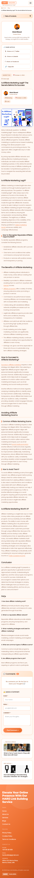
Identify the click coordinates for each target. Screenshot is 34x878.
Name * (5, 696)
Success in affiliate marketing (11, 365)
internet (6, 285)
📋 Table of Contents (17, 16)
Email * (5, 704)
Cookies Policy (7, 836)
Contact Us (6, 824)
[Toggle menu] (30, 3)
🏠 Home (3, 8)
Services (5, 818)
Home (4, 811)
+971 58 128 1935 (7, 850)
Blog (9, 8)
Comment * (7, 713)
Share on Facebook (12, 61)
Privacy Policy (6, 833)
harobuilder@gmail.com (10, 855)
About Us (5, 814)
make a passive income (17, 556)
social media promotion (20, 444)
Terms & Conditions (9, 839)
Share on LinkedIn (11, 56)
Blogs (4, 821)
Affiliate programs (10, 289)
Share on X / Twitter (12, 51)
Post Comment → (13, 730)
